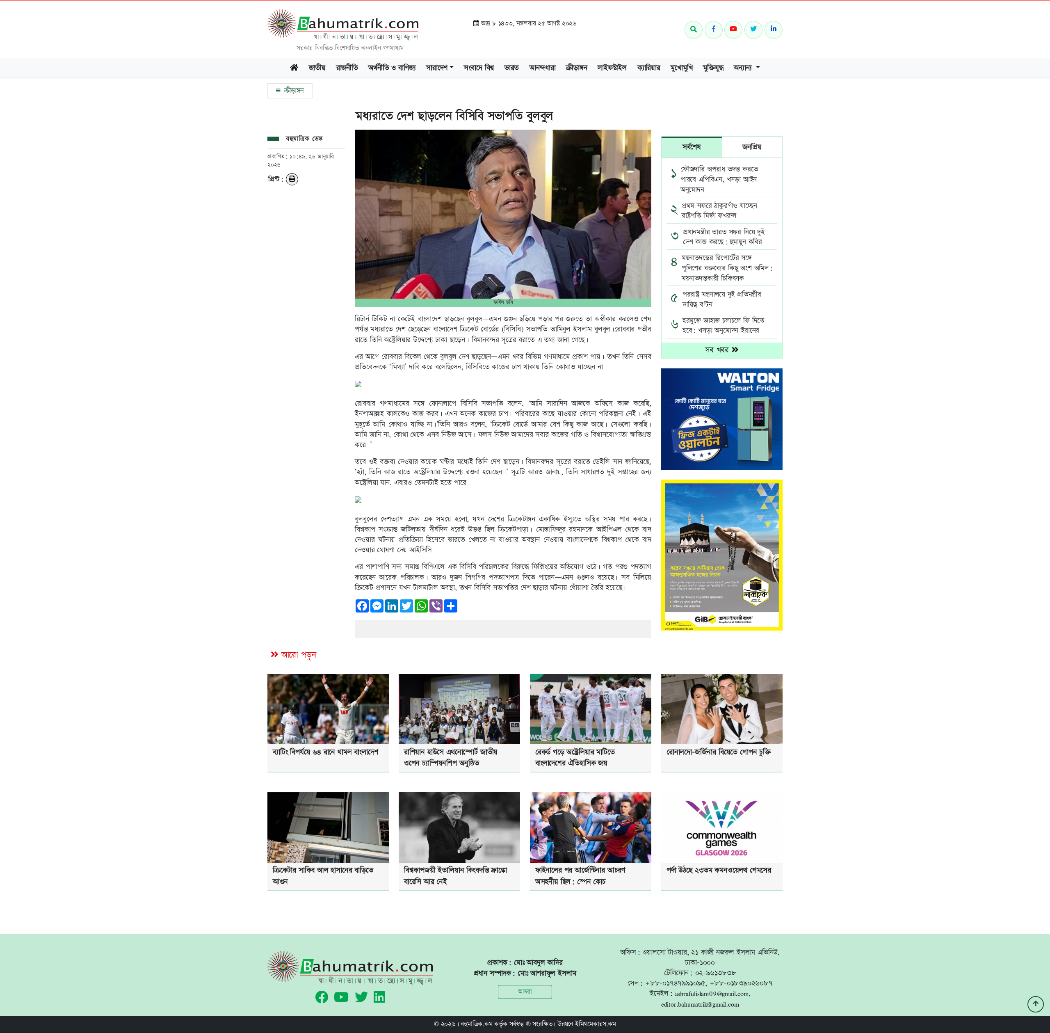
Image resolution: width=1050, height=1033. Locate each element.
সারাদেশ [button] (436, 68)
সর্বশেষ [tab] (691, 147)
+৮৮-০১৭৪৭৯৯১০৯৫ (675, 983)
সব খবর (718, 350)
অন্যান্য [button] (744, 68)
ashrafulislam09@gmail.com (712, 993)
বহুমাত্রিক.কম (476, 1024)
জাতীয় (317, 68)
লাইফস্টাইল (612, 68)
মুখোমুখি (681, 68)
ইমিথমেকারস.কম (595, 1024)
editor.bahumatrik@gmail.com (700, 1004)
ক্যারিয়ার (648, 68)
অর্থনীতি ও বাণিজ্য (391, 68)
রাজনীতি (347, 68)
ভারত (511, 68)
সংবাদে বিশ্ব (479, 68)
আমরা (525, 991)
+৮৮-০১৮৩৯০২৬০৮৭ (741, 983)
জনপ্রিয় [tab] (751, 147)
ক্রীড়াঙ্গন (293, 91)
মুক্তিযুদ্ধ (713, 68)
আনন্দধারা (543, 68)
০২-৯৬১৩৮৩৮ (715, 973)
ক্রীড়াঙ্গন (576, 68)
